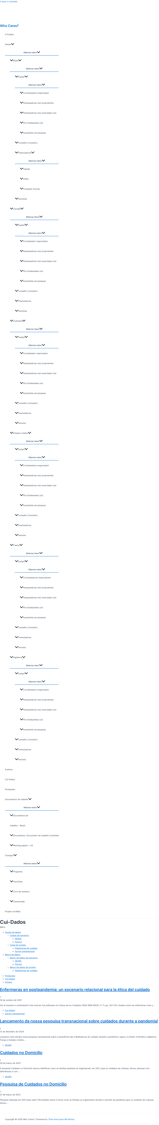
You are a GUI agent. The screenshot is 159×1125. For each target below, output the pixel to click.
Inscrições (18, 881)
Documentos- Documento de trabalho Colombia (36, 835)
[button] (79, 927)
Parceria (22, 423)
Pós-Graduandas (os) (33, 123)
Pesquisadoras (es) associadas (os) (39, 113)
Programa (17, 871)
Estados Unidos (20, 433)
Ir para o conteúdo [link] (9, 1)
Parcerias (22, 199)
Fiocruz (18, 942)
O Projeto (9, 34)
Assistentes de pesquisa (34, 133)
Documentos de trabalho (16, 799)
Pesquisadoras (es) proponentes (38, 103)
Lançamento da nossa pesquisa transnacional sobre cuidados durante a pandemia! (79, 1021)
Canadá (16, 209)
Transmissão (19, 901)
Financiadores (24, 152)
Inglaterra (17, 657)
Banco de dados (12, 954)
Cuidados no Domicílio (21, 1052)
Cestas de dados (13, 932)
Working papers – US (23, 845)
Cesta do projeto (18, 945)
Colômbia (17, 321)
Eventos (9, 769)
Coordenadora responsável (36, 93)
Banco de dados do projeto (23, 967)
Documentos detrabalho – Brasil (19, 820)
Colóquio (9, 855)
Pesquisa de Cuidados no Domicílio (33, 1084)
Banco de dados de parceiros (24, 958)
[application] (12, 44)
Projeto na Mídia (12, 911)
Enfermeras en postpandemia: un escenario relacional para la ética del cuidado (75, 989)
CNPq (26, 179)
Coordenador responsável (35, 241)
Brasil (15, 60)
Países (8, 44)
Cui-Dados (10, 779)
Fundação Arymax (31, 189)
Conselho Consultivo (28, 143)
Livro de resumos (21, 891)
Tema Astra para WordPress (61, 1119)
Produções (10, 789)
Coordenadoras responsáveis (37, 577)
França (16, 545)
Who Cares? (9, 26)
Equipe (21, 76)
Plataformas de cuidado (26, 948)
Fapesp (26, 169)
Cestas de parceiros (19, 935)
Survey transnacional (25, 951)
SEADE (18, 938)
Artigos (8, 982)
